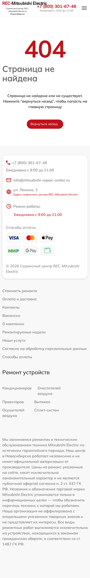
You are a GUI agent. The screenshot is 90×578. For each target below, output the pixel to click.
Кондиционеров (16, 388)
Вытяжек (42, 401)
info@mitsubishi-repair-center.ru (41, 180)
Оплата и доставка (19, 299)
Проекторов (13, 401)
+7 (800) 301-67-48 (56, 6)
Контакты (11, 307)
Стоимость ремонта (19, 290)
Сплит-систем (46, 410)
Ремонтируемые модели (24, 332)
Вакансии (11, 315)
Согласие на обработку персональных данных (44, 348)
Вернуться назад (44, 124)
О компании (13, 323)
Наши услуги (14, 340)
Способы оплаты (17, 357)
